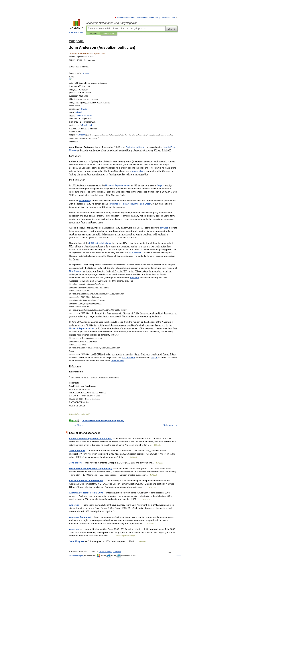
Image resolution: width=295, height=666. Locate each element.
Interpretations (109, 33)
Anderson (74, 505)
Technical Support (105, 551)
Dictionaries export (76, 556)
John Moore (75, 462)
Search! (171, 29)
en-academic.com (76, 32)
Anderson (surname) (80, 517)
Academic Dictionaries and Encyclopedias (111, 23)
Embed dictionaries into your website (153, 18)
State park (168, 425)
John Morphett (77, 541)
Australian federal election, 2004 (86, 492)
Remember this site (125, 18)
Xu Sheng (78, 425)
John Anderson (77, 450)
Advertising (117, 551)
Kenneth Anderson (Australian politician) (90, 438)
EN (173, 18)
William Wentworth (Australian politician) (90, 468)
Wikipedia (93, 33)
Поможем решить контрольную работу (103, 420)
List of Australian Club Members (86, 480)
